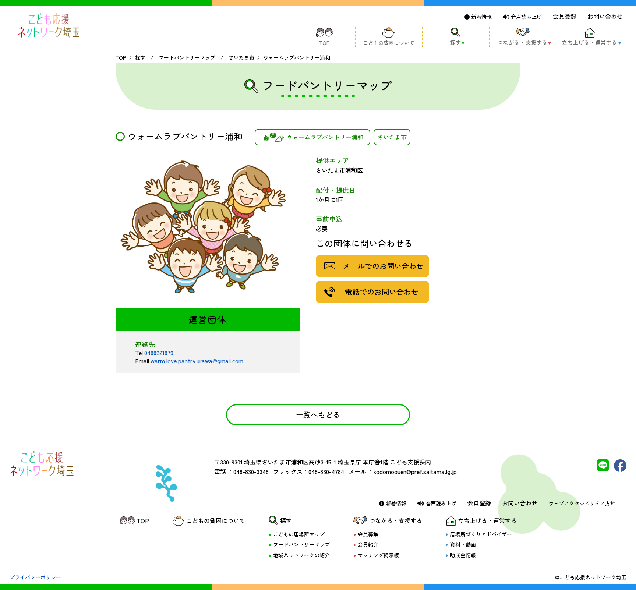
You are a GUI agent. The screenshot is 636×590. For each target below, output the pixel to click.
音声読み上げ (525, 16)
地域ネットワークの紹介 (301, 555)
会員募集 (368, 534)
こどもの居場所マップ (299, 534)
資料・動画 (463, 544)
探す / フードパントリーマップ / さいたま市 (194, 57)
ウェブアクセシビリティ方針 (581, 503)
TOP (121, 57)
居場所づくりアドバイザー (481, 534)
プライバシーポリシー (35, 577)
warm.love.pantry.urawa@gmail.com (197, 360)
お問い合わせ (605, 16)
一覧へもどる (318, 414)
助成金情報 (463, 555)
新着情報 (481, 16)
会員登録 (564, 16)
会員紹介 (368, 544)
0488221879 (158, 352)
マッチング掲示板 (378, 555)
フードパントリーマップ (301, 544)
